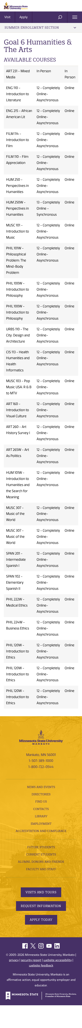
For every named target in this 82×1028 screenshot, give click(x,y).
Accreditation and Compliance (41, 831)
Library (41, 816)
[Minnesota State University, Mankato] (41, 737)
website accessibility (57, 960)
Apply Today (41, 920)
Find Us (41, 801)
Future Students (41, 847)
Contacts (41, 809)
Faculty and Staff (41, 869)
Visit (7, 17)
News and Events (41, 787)
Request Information (41, 906)
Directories (41, 794)
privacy (14, 960)
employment (41, 823)
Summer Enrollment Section (32, 27)
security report (31, 960)
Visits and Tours (41, 892)
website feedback (41, 965)
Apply (23, 17)
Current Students (41, 854)
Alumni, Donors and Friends (41, 862)
